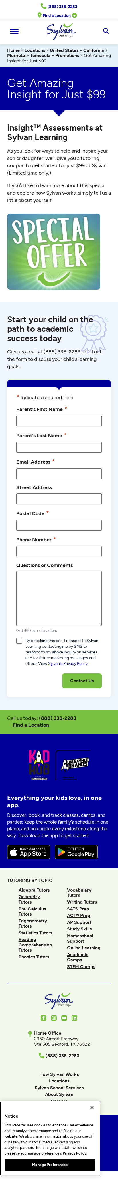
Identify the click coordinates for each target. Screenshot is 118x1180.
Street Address (34, 487)
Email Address (35, 461)
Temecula (40, 55)
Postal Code (32, 513)
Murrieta (16, 55)
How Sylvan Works (59, 1074)
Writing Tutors (82, 902)
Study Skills (79, 929)
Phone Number (36, 539)
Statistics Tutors (35, 933)
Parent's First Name (41, 408)
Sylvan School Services (59, 1087)
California (93, 50)
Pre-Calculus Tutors (32, 911)
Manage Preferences (49, 1165)
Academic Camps (77, 957)
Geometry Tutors (29, 899)
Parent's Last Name (41, 435)
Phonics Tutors (34, 957)
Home (13, 50)
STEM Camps (81, 966)
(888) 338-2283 (57, 718)
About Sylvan (59, 1094)
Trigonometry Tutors (33, 923)
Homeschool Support (80, 938)
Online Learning (84, 947)
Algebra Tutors (34, 890)
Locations (35, 50)
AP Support (79, 922)
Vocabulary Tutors (79, 892)
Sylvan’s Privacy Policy (68, 663)
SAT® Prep (78, 909)
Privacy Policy (74, 1153)
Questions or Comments (44, 565)
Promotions (67, 55)
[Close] (92, 1107)
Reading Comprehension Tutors (35, 945)
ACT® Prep (78, 915)
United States (64, 50)
